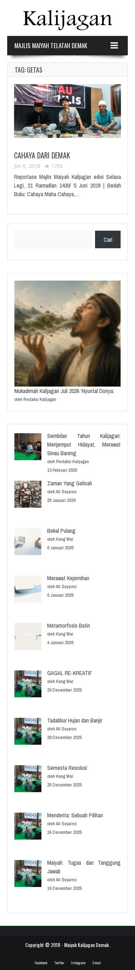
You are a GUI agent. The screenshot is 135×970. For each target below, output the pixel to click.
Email (96, 963)
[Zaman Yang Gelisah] (27, 495)
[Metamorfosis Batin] (27, 637)
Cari (108, 240)
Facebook (41, 963)
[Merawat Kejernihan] (27, 590)
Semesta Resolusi (67, 768)
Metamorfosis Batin (68, 625)
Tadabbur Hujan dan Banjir (74, 720)
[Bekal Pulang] (27, 542)
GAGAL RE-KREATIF (69, 673)
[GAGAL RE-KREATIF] (27, 684)
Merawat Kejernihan (68, 578)
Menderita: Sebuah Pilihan (75, 815)
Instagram (78, 963)
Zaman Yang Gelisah (69, 483)
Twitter (59, 963)
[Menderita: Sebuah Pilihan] (27, 827)
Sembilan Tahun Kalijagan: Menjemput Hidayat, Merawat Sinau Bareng (84, 444)
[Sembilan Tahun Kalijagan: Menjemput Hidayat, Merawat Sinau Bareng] (27, 447)
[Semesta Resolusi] (27, 779)
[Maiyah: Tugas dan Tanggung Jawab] (27, 874)
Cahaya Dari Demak (42, 155)
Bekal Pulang (61, 531)
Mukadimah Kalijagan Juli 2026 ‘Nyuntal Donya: (64, 391)
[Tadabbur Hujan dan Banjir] (27, 732)
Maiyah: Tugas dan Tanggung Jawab (84, 867)
